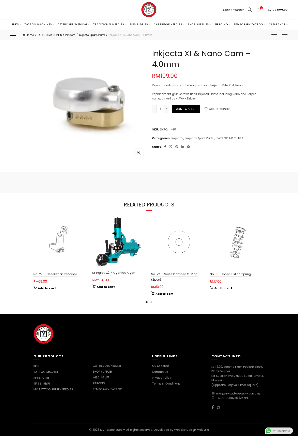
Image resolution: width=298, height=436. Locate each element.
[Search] (250, 9)
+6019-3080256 (227, 398)
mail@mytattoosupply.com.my (238, 393)
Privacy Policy (161, 378)
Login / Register (233, 10)
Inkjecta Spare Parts (92, 35)
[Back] (14, 35)
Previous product (274, 35)
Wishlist (261, 8)
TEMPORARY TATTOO (248, 24)
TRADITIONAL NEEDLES (108, 24)
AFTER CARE (41, 378)
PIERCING (221, 24)
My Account (160, 366)
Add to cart (186, 109)
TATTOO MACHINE (46, 372)
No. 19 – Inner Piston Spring (230, 274)
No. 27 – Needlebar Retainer (55, 274)
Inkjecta (70, 35)
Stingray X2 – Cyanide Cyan (113, 272)
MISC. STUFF (101, 377)
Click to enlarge (139, 153)
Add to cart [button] (47, 288)
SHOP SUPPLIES (198, 24)
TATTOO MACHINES (38, 24)
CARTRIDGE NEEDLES (168, 24)
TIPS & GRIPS (139, 24)
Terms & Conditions (166, 384)
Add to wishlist (219, 109)
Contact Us (160, 372)
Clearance (277, 24)
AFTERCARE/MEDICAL (73, 24)
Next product (284, 35)
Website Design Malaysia (191, 430)
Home (30, 35)
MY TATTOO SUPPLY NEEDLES (53, 389)
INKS (15, 24)
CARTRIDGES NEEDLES (107, 366)
